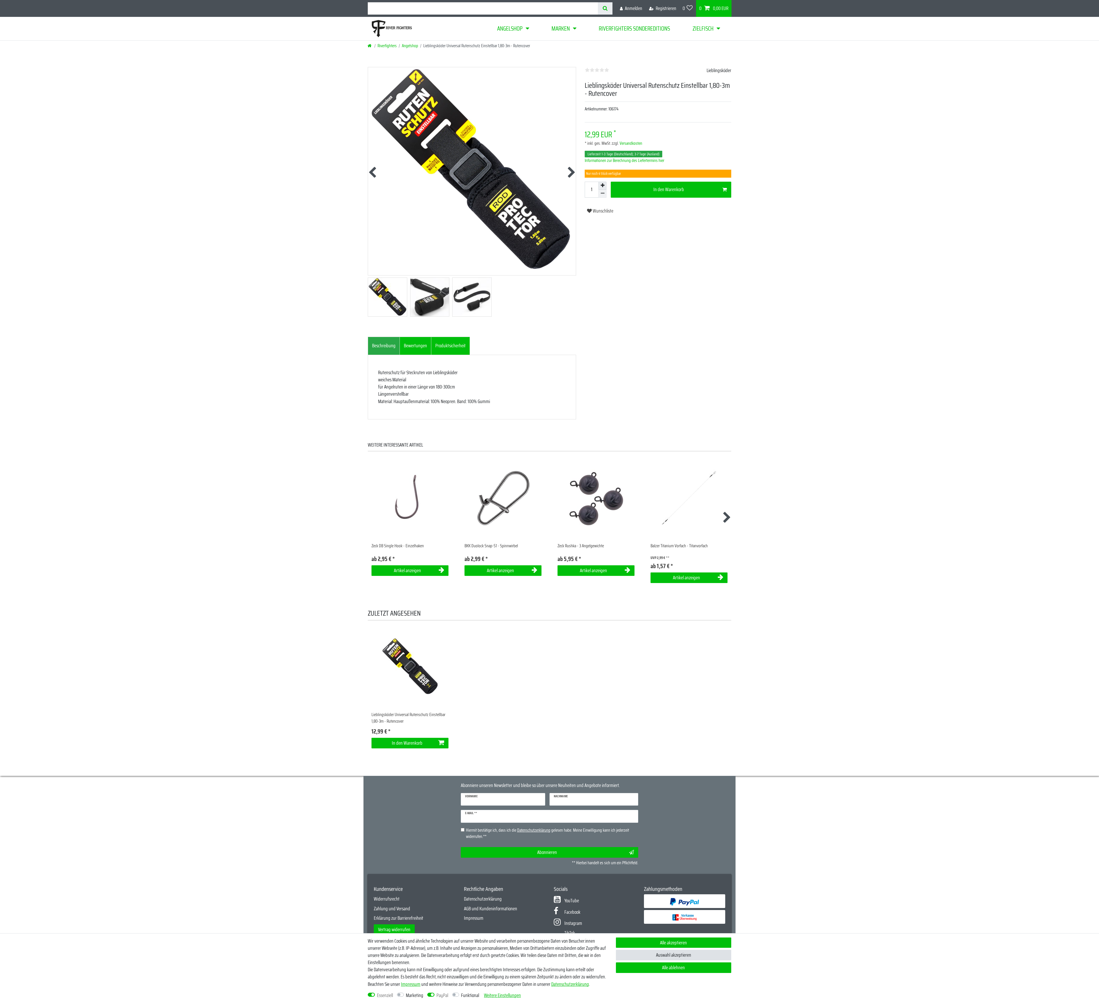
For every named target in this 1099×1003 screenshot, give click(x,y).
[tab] (384, 346)
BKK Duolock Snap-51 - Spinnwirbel (491, 546)
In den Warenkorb (668, 189)
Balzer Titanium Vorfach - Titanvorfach (679, 546)
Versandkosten (630, 143)
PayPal (442, 995)
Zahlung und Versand (392, 908)
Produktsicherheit (450, 345)
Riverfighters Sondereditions (634, 28)
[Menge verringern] (602, 194)
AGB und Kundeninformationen (490, 908)
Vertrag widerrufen (394, 929)
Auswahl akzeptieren (673, 955)
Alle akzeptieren (673, 942)
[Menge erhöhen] (602, 186)
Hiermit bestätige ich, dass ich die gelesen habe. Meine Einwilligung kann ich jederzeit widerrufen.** (547, 833)
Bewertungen (415, 345)
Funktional (470, 995)
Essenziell (385, 995)
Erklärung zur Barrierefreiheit (398, 918)
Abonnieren (547, 852)
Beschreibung (384, 345)
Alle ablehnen (673, 967)
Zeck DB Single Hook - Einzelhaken (397, 546)
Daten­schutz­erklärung (570, 984)
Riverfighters (387, 45)
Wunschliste (602, 211)
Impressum (473, 918)
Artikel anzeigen (407, 570)
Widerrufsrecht (387, 899)
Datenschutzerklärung (483, 899)
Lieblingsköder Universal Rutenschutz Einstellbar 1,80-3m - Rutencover (408, 717)
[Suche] (605, 8)
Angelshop (510, 28)
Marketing (414, 995)
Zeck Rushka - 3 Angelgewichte (581, 546)
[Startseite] (369, 45)
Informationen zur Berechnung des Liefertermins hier (624, 160)
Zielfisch (703, 28)
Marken (561, 28)
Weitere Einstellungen (502, 995)
